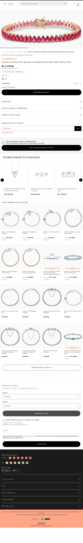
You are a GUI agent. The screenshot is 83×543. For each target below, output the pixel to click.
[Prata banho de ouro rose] (3, 79)
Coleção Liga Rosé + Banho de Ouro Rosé (17, 55)
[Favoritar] (80, 44)
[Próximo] (80, 180)
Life (3, 51)
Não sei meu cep (7, 132)
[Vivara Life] (10, 3)
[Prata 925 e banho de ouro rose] (6, 79)
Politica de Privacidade (30, 436)
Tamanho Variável (21, 51)
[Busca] (43, 4)
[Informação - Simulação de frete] (80, 123)
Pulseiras (12, 51)
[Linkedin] (26, 458)
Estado (5, 393)
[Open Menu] (4, 3)
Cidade (5, 402)
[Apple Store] (16, 470)
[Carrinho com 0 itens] (78, 3)
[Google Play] (6, 470)
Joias (6, 51)
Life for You (9, 58)
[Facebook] (10, 458)
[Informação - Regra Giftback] (23, 72)
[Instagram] (14, 458)
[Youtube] (30, 458)
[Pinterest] (18, 458)
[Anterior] (2, 180)
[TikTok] (22, 458)
